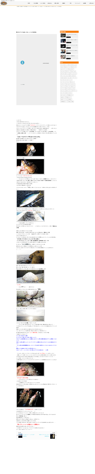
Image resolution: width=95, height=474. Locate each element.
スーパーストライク (73, 73)
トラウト (72, 82)
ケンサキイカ (63, 71)
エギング (62, 67)
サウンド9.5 (73, 71)
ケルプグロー (71, 69)
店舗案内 (63, 3)
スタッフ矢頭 (68, 53)
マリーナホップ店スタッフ (71, 86)
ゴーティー (68, 71)
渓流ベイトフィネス (64, 99)
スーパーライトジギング (64, 75)
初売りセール (71, 95)
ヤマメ (67, 88)
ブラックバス (63, 86)
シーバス (67, 73)
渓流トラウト (69, 97)
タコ (74, 75)
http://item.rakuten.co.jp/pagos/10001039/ (24, 177)
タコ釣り (62, 77)
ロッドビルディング (64, 95)
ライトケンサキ (72, 88)
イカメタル (74, 64)
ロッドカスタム (69, 92)
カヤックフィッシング (64, 69)
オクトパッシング (68, 67)
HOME (29, 3)
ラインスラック (69, 90)
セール (71, 75)
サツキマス (63, 73)
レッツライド (63, 92)
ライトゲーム (63, 90)
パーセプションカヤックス (71, 84)
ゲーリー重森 (68, 58)
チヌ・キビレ (68, 77)
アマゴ (70, 64)
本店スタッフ (63, 97)
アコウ (62, 64)
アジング (66, 64)
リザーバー (74, 90)
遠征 (69, 101)
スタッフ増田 (68, 37)
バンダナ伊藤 (22, 84)
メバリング (63, 88)
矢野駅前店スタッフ (64, 101)
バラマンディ (63, 84)
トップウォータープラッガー (65, 82)
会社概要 (84, 3)
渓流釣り (70, 99)
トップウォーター (73, 77)
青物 (72, 101)
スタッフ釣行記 (68, 42)
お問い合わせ (91, 3)
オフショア (74, 67)
